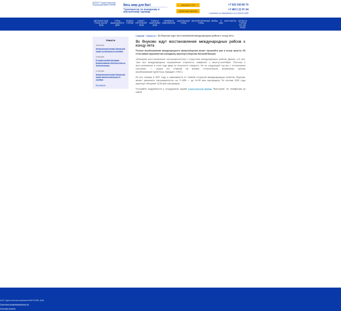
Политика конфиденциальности (14, 304)
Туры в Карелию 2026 (154, 23)
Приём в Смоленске (168, 21)
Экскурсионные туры (200, 21)
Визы (215, 20)
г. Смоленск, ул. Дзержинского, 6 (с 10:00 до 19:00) (228, 13)
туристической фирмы (200, 88)
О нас (221, 21)
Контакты (230, 20)
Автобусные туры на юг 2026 (101, 23)
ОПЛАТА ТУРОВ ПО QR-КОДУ (242, 24)
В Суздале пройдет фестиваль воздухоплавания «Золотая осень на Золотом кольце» (110, 63)
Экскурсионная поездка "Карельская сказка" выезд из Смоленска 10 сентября (110, 77)
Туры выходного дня (117, 23)
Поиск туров (130, 21)
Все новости (100, 85)
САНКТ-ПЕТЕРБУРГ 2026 (141, 23)
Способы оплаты (7, 308)
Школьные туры (183, 21)
